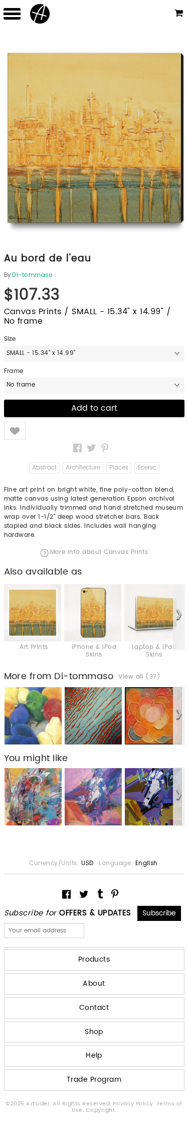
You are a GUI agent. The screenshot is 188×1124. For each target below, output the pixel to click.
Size (10, 339)
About (94, 983)
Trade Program (94, 1079)
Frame (14, 371)
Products (94, 959)
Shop (94, 1032)
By (8, 275)
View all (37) (139, 677)
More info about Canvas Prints (99, 553)
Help (94, 1055)
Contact (94, 1007)
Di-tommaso (32, 275)
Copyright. (101, 1110)
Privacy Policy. (134, 1103)
